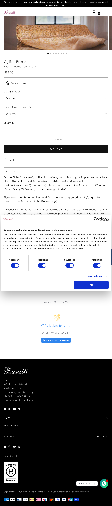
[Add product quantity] (6, 129)
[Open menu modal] (107, 12)
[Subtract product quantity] (15, 129)
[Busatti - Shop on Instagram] (10, 409)
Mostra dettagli (95, 276)
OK (91, 285)
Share (11, 160)
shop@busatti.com (23, 400)
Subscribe (102, 436)
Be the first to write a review (56, 340)
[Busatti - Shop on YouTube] (14, 409)
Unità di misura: (18, 107)
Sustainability (12, 456)
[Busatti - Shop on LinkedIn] (19, 409)
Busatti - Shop (27, 491)
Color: (12, 91)
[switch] (42, 265)
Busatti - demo (12, 66)
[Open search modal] (94, 12)
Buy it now (55, 148)
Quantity (9, 122)
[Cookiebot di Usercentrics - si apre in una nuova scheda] (96, 219)
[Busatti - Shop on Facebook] (5, 409)
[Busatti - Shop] (9, 12)
